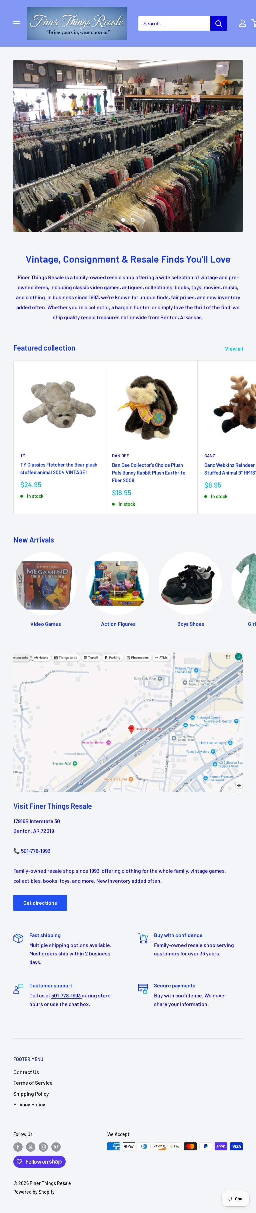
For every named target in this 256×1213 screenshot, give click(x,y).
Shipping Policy (31, 1013)
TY (22, 375)
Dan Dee (120, 375)
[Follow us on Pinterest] (56, 1066)
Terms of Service (33, 1002)
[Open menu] (16, 23)
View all (234, 268)
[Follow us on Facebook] (18, 1066)
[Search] (218, 23)
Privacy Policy (29, 1024)
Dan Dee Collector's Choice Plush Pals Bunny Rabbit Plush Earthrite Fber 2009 (148, 392)
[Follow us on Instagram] (43, 1066)
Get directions (40, 822)
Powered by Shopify (34, 1111)
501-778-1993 (35, 770)
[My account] (242, 23)
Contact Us (26, 991)
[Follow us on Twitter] (30, 1066)
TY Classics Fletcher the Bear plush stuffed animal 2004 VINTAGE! (58, 388)
